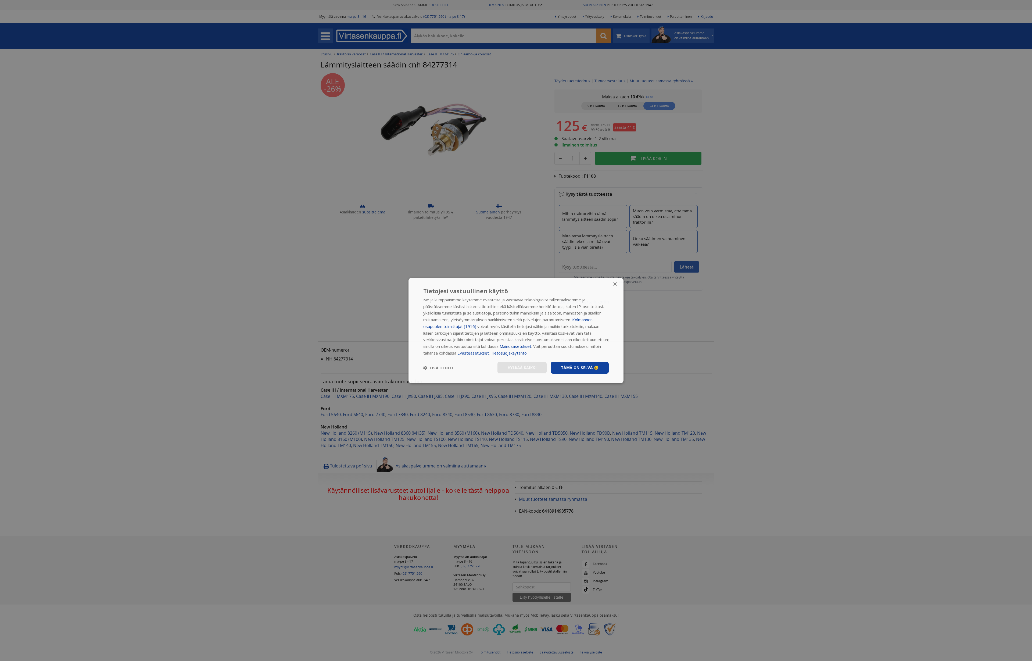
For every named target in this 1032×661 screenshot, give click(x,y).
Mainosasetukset (515, 346)
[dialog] (516, 330)
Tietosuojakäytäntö (509, 353)
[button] (438, 368)
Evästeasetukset (473, 353)
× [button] (615, 284)
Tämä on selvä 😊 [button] (580, 367)
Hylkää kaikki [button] (522, 367)
